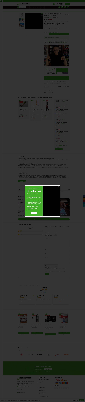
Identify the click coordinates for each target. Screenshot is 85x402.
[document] (42, 201)
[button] (58, 186)
